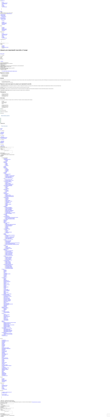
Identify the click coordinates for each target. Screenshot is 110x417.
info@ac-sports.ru (2, 17)
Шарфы (7, 205)
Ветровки (5, 270)
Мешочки (5, 306)
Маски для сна (6, 301)
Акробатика (5, 158)
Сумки (5, 288)
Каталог (3, 20)
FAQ (2, 4)
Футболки (7, 165)
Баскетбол (5, 162)
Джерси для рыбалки (9, 225)
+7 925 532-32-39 (2, 14)
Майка (6, 187)
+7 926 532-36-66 (2, 15)
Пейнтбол (5, 220)
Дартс (5, 178)
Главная (3, 27)
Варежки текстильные (7, 281)
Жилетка (7, 198)
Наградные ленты (6, 303)
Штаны (7, 164)
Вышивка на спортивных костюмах (9, 324)
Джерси (7, 168)
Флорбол (5, 234)
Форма (6, 163)
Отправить (2, 155)
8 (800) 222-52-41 (9, 13)
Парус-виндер (6, 318)
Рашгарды (7, 182)
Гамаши (7, 246)
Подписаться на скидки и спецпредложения (7, 154)
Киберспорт (5, 189)
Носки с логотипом (6, 284)
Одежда (3, 366)
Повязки (5, 286)
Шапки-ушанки (6, 292)
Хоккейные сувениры (9, 248)
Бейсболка (1, 142)
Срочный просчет (3, 18)
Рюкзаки (5, 287)
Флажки (5, 317)
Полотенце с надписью (7, 299)
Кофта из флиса (8, 200)
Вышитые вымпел (6, 311)
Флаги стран (5, 315)
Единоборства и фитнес (5, 347)
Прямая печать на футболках (8, 333)
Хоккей (5, 245)
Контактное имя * (3, 147)
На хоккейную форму (9, 266)
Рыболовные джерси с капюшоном (11, 224)
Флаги (3, 313)
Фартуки (5, 302)
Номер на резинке (8, 263)
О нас (3, 2)
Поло (1, 129)
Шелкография (4, 373)
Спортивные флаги (6, 314)
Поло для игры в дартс (9, 179)
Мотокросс (5, 214)
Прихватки (5, 305)
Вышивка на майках (7, 325)
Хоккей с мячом (4, 362)
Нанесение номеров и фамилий (8, 264)
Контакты (3, 24)
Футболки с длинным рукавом (10, 175)
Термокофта (7, 201)
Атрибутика (4, 277)
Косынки (5, 282)
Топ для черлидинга (8, 251)
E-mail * (1, 408)
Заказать (1, 61)
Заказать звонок (3, 19)
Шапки (7, 203)
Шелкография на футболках (8, 328)
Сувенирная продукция (5, 294)
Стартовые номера (8, 202)
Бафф (6, 171)
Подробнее (2, 132)
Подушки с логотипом (7, 295)
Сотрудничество (4, 6)
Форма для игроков (8, 240)
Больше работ (2, 53)
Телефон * (1, 404)
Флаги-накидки (6, 320)
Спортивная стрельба (5, 47)
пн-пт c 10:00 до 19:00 (5, 395)
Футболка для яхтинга (9, 259)
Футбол (5, 239)
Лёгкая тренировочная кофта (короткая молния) (13, 242)
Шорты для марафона (9, 209)
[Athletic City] (2, 0)
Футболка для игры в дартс (9, 180)
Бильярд (5, 166)
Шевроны (5, 309)
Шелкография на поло (7, 329)
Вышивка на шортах (7, 326)
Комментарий (2, 413)
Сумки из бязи (6, 289)
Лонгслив (7, 199)
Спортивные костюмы (7, 273)
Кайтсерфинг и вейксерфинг (8, 185)
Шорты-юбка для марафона (10, 210)
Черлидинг (5, 249)
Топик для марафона (9, 208)
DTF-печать (4, 334)
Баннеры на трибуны (7, 316)
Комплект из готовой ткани (10, 176)
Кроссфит (5, 192)
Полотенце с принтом (7, 300)
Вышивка (3, 321)
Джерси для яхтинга (8, 258)
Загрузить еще (3, 123)
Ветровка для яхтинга (9, 256)
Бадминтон (5, 161)
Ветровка (7, 226)
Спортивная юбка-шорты (9, 255)
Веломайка (7, 169)
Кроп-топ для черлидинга (9, 250)
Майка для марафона (9, 207)
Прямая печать (4, 332)
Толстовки (5, 274)
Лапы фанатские (6, 304)
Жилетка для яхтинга (9, 257)
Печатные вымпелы (7, 312)
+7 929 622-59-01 (3, 16)
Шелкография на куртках (7, 331)
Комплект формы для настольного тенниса (12, 217)
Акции (3, 5)
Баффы (5, 279)
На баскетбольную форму (9, 268)
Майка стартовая (8, 261)
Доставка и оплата (4, 385)
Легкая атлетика (6, 193)
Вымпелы (3, 370)
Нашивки (5, 308)
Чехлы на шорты (8, 247)
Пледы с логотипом (7, 297)
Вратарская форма (8, 241)
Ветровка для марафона (9, 211)
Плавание (5, 221)
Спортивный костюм (3, 138)
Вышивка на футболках (7, 323)
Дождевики (5, 276)
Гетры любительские (9, 238)
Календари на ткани (7, 298)
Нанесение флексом (8, 265)
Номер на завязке (8, 262)
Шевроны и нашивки (5, 307)
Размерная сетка (4, 3)
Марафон (5, 206)
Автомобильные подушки (7, 296)
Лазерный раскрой (5, 335)
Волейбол (5, 172)
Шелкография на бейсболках (8, 330)
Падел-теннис (6, 219)
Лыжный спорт (6, 197)
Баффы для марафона (9, 213)
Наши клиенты (4, 23)
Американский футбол (7, 159)
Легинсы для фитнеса (9, 181)
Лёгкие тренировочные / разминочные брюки (12, 244)
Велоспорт (5, 167)
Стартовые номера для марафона (10, 212)
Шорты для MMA (8, 183)
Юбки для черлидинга (9, 254)
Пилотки (5, 285)
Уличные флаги (6, 319)
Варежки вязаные (6, 280)
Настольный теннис (7, 216)
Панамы (5, 283)
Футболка (1, 133)
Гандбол (5, 173)
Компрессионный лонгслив (10, 196)
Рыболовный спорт (6, 222)
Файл (1, 153)
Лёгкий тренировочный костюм (10, 243)
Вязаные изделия (4, 368)
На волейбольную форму (9, 267)
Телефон (1, 409)
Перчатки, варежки (8, 204)
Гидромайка (7, 188)
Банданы (5, 278)
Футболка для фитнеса (9, 184)
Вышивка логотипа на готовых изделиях (10, 322)
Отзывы (3, 37)
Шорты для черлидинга (9, 253)
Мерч (3, 371)
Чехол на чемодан (6, 290)
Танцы (5, 233)
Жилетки (5, 271)
